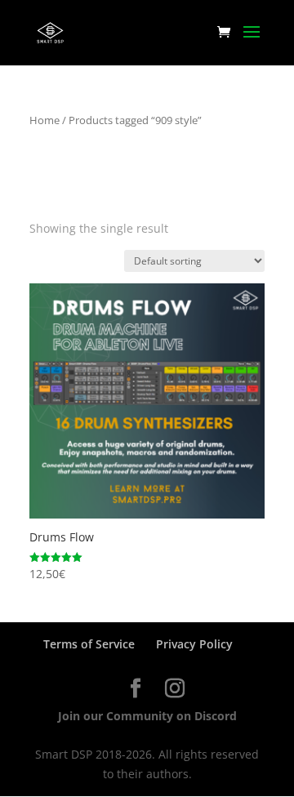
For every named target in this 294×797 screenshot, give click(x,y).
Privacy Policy (194, 644)
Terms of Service (89, 644)
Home (44, 120)
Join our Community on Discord (147, 716)
